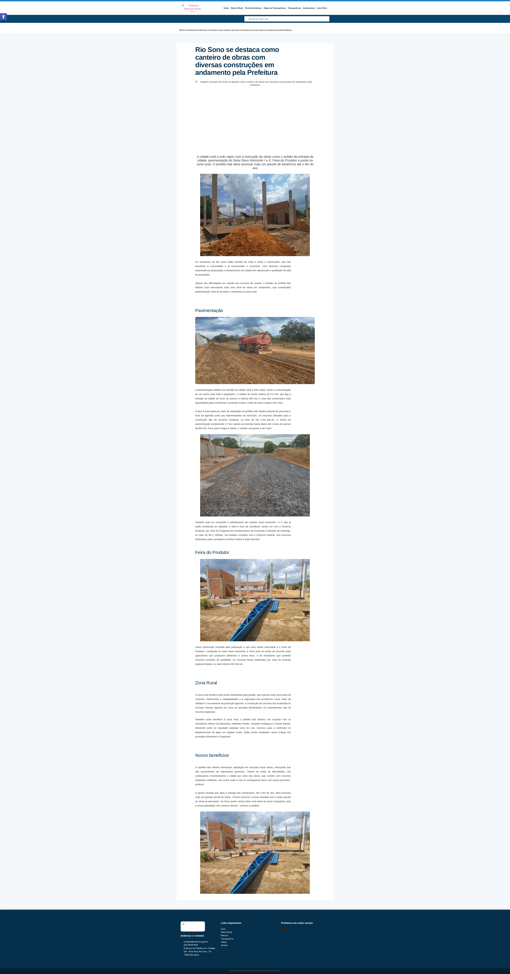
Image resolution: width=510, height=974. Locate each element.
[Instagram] (284, 929)
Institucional (308, 8)
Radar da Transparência (275, 8)
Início (226, 8)
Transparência (294, 8)
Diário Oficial (237, 8)
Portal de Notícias (253, 8)
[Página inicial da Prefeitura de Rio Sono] (192, 8)
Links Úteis (322, 8)
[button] (3, 16)
